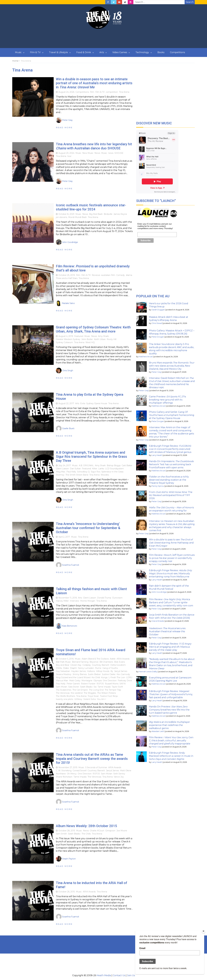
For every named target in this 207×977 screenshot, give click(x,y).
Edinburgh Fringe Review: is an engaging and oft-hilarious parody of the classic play (170, 646)
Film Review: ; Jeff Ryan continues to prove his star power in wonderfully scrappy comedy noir (172, 558)
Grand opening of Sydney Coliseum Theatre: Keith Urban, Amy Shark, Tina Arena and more (93, 329)
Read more (64, 127)
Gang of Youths (110, 668)
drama (129, 275)
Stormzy (60, 475)
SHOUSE (118, 153)
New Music (87, 153)
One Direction (110, 680)
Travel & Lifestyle (58, 52)
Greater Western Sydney (68, 339)
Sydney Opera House (96, 403)
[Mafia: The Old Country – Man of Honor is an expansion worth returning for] (141, 511)
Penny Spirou (158, 486)
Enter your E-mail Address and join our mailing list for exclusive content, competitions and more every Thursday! (155, 226)
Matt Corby (74, 680)
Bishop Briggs (114, 465)
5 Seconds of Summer (96, 767)
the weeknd (77, 693)
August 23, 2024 (66, 153)
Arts (101, 52)
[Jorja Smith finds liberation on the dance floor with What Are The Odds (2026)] (141, 618)
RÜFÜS (100, 683)
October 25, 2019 (66, 275)
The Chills (86, 833)
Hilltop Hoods (102, 671)
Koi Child (96, 677)
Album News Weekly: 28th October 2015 (86, 826)
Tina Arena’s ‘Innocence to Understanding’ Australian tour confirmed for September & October (88, 528)
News (97, 153)
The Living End (96, 690)
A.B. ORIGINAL (86, 465)
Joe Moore (121, 830)
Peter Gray (156, 372)
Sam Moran (61, 686)
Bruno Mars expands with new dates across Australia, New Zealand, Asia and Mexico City (171, 365)
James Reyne (120, 214)
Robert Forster (88, 683)
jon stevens (61, 217)
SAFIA (123, 683)
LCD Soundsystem (114, 468)
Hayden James (78, 671)
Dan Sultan (75, 468)
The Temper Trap (113, 690)
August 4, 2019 (65, 336)
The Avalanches (63, 690)
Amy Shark (103, 336)
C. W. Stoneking (64, 770)
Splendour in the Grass (112, 471)
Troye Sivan (93, 696)
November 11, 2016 (67, 597)
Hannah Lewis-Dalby (148, 672)
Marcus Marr (62, 680)
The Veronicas (63, 693)
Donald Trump (104, 597)
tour (69, 156)
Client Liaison (62, 468)
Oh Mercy (72, 773)
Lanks (101, 468)
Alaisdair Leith (158, 731)
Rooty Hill (111, 339)
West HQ (90, 342)
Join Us (131, 975)
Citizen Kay (75, 665)
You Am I (101, 699)
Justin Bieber (94, 674)
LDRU (129, 677)
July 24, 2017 (64, 465)
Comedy (120, 275)
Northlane (61, 773)
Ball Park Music (63, 662)
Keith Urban (100, 339)
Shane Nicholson (64, 776)
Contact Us (119, 975)
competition (112, 92)
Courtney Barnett (100, 665)
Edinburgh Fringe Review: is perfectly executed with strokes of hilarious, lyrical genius (170, 449)
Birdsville (108, 214)
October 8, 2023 (66, 214)
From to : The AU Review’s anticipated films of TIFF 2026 (170, 495)
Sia (95, 686)
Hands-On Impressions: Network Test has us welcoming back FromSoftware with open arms (171, 464)
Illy (111, 671)
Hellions (91, 671)
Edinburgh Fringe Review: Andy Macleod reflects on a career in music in (171, 755)
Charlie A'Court (97, 830)
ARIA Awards (123, 659)
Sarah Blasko (86, 686)
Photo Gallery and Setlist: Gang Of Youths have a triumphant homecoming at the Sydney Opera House (171, 415)
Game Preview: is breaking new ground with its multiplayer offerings (167, 399)
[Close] (203, 931)
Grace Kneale (158, 621)
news (110, 153)
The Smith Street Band (76, 475)
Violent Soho (89, 699)
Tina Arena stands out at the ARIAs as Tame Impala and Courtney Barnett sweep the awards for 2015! (92, 759)
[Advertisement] (103, 38)
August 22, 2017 (66, 403)
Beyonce (94, 662)
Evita (82, 403)
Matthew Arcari (146, 357)
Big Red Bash (96, 214)
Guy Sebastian (63, 671)
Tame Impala (104, 686)
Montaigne (87, 680)
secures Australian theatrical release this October (167, 631)
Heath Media (104, 975)
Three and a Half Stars (66, 278)
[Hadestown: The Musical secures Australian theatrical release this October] (141, 632)
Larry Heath (157, 455)
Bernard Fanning (80, 662)
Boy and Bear (62, 665)
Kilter (94, 468)
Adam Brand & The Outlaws (95, 659)
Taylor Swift (117, 686)
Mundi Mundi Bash (77, 217)
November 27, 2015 (67, 767)
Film (92, 92)
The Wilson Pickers (106, 693)
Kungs (104, 677)
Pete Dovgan (158, 337)
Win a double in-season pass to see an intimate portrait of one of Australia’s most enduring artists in (94, 83)
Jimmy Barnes (80, 674)
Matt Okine (125, 770)
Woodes (105, 475)
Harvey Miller (62, 601)
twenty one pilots (64, 699)
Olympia (98, 680)
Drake (66, 668)
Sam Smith (61, 833)
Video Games (119, 52)
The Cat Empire (80, 690)
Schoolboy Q (83, 471)
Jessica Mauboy (63, 674)
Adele (112, 659)
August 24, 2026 (66, 92)
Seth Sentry (119, 773)
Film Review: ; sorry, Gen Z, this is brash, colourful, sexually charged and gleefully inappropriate (171, 740)
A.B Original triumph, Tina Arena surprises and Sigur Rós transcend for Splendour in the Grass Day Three (91, 456)
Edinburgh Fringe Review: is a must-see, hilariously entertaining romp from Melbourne (170, 573)
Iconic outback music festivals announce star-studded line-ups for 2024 (91, 207)
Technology (142, 52)
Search (190, 2)
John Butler (87, 339)
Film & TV (35, 52)
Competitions (177, 52)
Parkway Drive (125, 680)
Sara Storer (73, 686)
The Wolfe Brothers (65, 696)
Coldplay (87, 665)
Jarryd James (120, 671)
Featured (78, 336)
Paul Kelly (71, 471)
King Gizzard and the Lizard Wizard (73, 677)
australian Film (108, 275)
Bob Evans (119, 662)
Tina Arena (124, 92)
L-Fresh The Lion (117, 677)
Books (160, 52)
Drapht (73, 668)
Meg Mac (60, 471)
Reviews (96, 275)
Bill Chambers (106, 662)
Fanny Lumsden (86, 668)
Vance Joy (119, 776)
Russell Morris (111, 683)
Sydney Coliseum (64, 342)
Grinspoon (110, 830)
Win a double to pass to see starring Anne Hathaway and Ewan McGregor (171, 542)
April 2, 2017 (64, 537)
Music (18, 52)
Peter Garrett (73, 683)
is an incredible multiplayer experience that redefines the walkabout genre (169, 725)
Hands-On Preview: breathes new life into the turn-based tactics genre (169, 709)
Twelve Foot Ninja (109, 696)
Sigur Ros (95, 471)
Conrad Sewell (79, 770)
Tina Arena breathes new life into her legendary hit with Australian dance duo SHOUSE (94, 146)
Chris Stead (157, 323)
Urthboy (78, 699)
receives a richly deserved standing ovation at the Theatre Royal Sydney (169, 479)
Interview (74, 601)
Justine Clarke (108, 674)
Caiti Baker (127, 465)
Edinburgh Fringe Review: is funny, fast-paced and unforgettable (171, 694)
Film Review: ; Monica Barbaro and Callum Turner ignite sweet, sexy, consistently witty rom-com (171, 602)
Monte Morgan (87, 601)
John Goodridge (159, 592)
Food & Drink (83, 52)
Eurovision (117, 597)
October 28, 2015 (66, 830)
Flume (98, 668)
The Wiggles (90, 693)
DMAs (59, 668)
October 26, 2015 (66, 891)
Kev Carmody (123, 674)
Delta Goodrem (118, 665)
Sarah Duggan (158, 310)
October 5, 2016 (66, 659)
